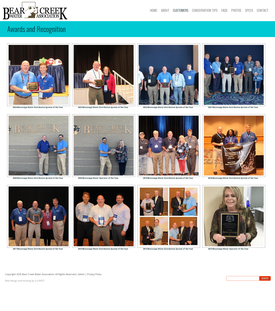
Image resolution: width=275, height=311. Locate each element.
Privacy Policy (94, 274)
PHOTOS (236, 10)
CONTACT (262, 10)
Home (153, 10)
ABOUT (165, 10)
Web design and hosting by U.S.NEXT (25, 280)
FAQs (224, 10)
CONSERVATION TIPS (205, 10)
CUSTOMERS (180, 10)
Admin (81, 274)
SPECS (249, 10)
